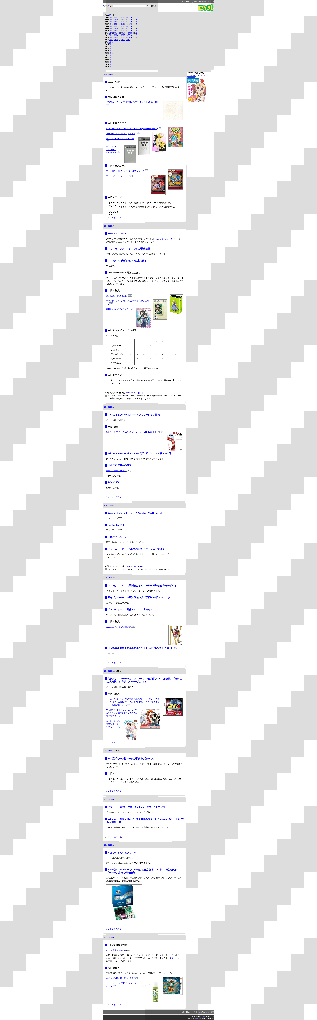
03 (115, 17)
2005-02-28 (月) (109, 226)
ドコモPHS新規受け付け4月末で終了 (127, 260)
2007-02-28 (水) (109, 505)
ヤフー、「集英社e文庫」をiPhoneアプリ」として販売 (136, 807)
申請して (173, 958)
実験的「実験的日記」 (116, 471)
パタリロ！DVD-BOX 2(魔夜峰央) (121, 134)
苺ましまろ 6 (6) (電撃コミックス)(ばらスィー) (113, 724)
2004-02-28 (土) (109, 74)
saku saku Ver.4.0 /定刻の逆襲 (118, 627)
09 (129, 17)
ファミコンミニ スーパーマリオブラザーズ (125, 171)
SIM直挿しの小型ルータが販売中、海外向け (131, 758)
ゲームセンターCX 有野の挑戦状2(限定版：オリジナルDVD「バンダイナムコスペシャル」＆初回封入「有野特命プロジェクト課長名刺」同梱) (133, 702)
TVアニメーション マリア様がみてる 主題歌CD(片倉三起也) (132, 102)
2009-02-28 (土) (109, 671)
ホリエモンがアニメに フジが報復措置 (129, 248)
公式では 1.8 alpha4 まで (164, 239)
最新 (195, 2)
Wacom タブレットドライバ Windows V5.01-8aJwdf (135, 513)
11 (112, 15)
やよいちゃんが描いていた (122, 852)
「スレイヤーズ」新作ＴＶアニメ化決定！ (130, 609)
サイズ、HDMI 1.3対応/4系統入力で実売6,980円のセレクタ (139, 597)
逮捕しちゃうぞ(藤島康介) (117, 309)
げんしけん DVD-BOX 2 (116, 296)
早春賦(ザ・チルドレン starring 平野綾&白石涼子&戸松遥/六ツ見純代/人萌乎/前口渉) (122, 713)
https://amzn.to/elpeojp (197, 75)
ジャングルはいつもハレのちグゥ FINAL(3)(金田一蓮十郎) (132, 129)
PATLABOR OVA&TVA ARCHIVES (111, 150)
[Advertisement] (197, 139)
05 (119, 17)
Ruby (198, 1018)
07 (124, 17)
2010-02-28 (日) (109, 751)
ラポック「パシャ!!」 (119, 537)
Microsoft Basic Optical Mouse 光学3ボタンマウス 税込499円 (139, 453)
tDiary (202, 1016)
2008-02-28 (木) (109, 578)
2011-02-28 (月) (109, 799)
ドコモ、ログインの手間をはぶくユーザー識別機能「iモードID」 (142, 585)
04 (117, 17)
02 (112, 17)
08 (127, 17)
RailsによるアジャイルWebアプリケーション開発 (134, 414)
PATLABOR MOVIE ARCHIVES (120, 139)
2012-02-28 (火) (109, 845)
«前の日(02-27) (187, 2)
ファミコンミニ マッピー (117, 176)
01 (110, 17)
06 (122, 17)
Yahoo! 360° (114, 482)
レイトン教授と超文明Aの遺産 (119, 978)
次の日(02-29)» (204, 2)
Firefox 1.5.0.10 (116, 525)
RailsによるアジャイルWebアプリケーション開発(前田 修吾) (132, 432)
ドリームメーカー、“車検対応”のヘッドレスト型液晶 (136, 549)
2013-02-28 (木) (109, 937)
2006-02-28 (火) (109, 407)
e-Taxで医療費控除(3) (115, 950)
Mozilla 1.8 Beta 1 (117, 233)
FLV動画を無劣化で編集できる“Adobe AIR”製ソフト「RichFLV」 (143, 648)
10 (110, 15)
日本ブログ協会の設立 (119, 465)
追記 (212, 2)
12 (115, 15)
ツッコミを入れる (113, 217)
